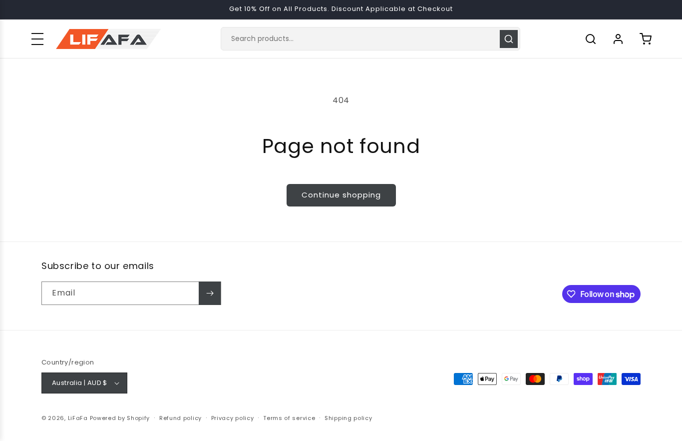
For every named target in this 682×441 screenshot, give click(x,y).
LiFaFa (78, 418)
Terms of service (289, 418)
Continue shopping (341, 195)
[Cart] (646, 39)
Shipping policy (348, 418)
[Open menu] (37, 39)
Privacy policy (232, 418)
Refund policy (180, 418)
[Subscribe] (210, 293)
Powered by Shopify (120, 418)
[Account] (618, 39)
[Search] (509, 39)
